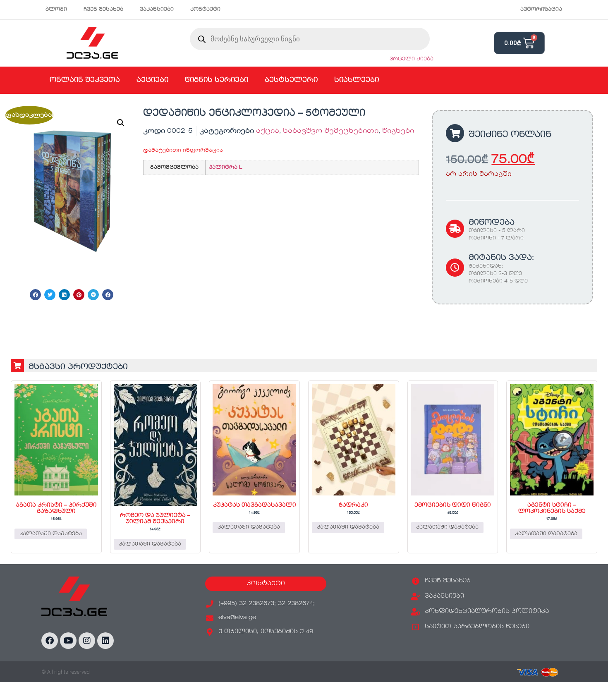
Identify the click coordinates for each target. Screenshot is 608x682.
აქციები (152, 80)
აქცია (267, 131)
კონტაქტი (205, 9)
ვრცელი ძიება (411, 59)
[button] (120, 122)
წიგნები (398, 131)
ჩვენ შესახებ (103, 9)
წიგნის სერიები (216, 80)
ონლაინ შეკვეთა (85, 80)
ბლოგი (56, 9)
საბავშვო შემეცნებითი (330, 131)
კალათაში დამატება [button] (50, 533)
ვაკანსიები (157, 9)
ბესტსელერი (291, 80)
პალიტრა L (225, 167)
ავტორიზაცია (541, 9)
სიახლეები (356, 80)
